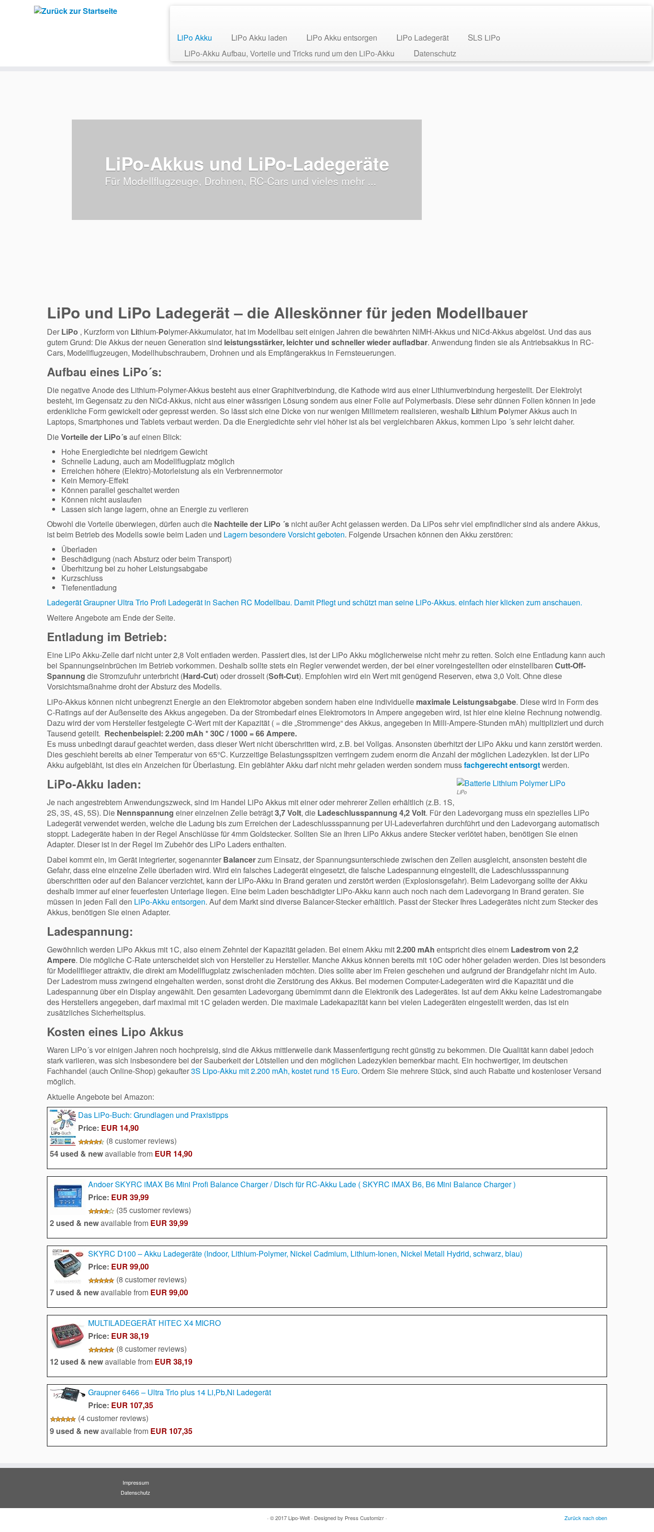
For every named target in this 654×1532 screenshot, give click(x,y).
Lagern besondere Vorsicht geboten (284, 534)
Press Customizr (364, 1517)
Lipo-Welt (299, 1517)
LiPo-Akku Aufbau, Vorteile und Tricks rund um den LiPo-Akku (289, 53)
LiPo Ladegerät (422, 37)
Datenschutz (435, 53)
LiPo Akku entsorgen (341, 37)
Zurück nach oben (585, 1517)
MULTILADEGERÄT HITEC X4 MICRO (154, 1322)
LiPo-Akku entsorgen (169, 901)
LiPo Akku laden (259, 37)
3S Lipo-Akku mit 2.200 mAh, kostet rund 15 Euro (274, 1070)
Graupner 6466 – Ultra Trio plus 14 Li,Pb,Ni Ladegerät (179, 1392)
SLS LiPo (484, 37)
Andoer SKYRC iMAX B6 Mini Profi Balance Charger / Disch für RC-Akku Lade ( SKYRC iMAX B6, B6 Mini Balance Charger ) (302, 1184)
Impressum (136, 1482)
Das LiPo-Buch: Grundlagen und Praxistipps (153, 1114)
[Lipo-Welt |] (75, 10)
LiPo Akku (194, 37)
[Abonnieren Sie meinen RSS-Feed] (184, 17)
